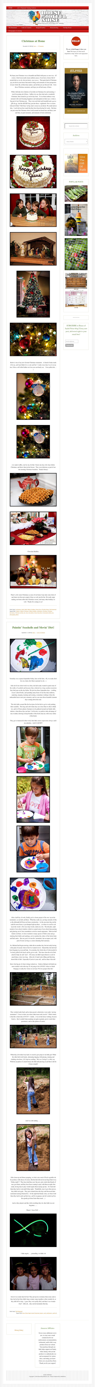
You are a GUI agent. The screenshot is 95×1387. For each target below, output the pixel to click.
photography (12, 614)
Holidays (33, 609)
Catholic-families (32, 611)
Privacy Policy (19, 1330)
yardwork (55, 1313)
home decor (39, 613)
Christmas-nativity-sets (20, 613)
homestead (45, 613)
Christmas (45, 611)
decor (27, 613)
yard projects (49, 1313)
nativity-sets (51, 613)
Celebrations (18, 609)
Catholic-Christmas (24, 611)
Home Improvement (29, 1313)
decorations (31, 613)
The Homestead (52, 609)
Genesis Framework (54, 1376)
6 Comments (41, 46)
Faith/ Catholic (27, 609)
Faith (23, 609)
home (35, 613)
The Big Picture (45, 609)
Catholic (17, 611)
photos (17, 614)
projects (41, 1313)
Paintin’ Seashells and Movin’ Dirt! (33, 627)
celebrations (39, 611)
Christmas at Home (33, 41)
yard (45, 1313)
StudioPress (63, 1376)
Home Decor (38, 609)
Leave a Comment (41, 632)
